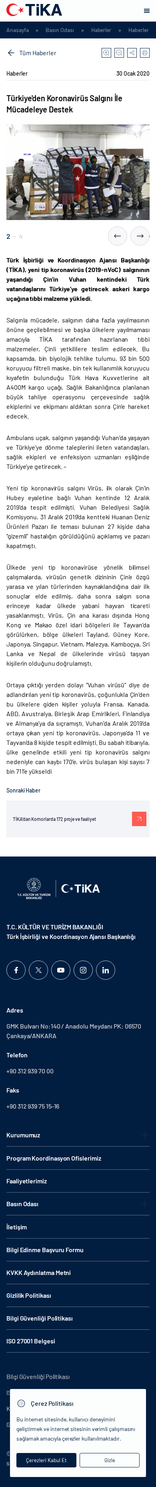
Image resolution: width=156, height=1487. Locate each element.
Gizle (109, 1460)
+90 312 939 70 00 (30, 1071)
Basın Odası (60, 30)
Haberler (101, 30)
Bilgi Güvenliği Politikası (39, 1318)
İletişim (16, 1227)
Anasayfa (17, 30)
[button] (117, 236)
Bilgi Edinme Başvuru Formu (45, 1249)
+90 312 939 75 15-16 (32, 1106)
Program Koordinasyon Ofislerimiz (53, 1158)
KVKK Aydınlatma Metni (38, 1272)
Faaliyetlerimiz (26, 1181)
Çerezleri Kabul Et (46, 1460)
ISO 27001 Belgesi (30, 1341)
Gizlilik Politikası (28, 1295)
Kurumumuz (23, 1135)
